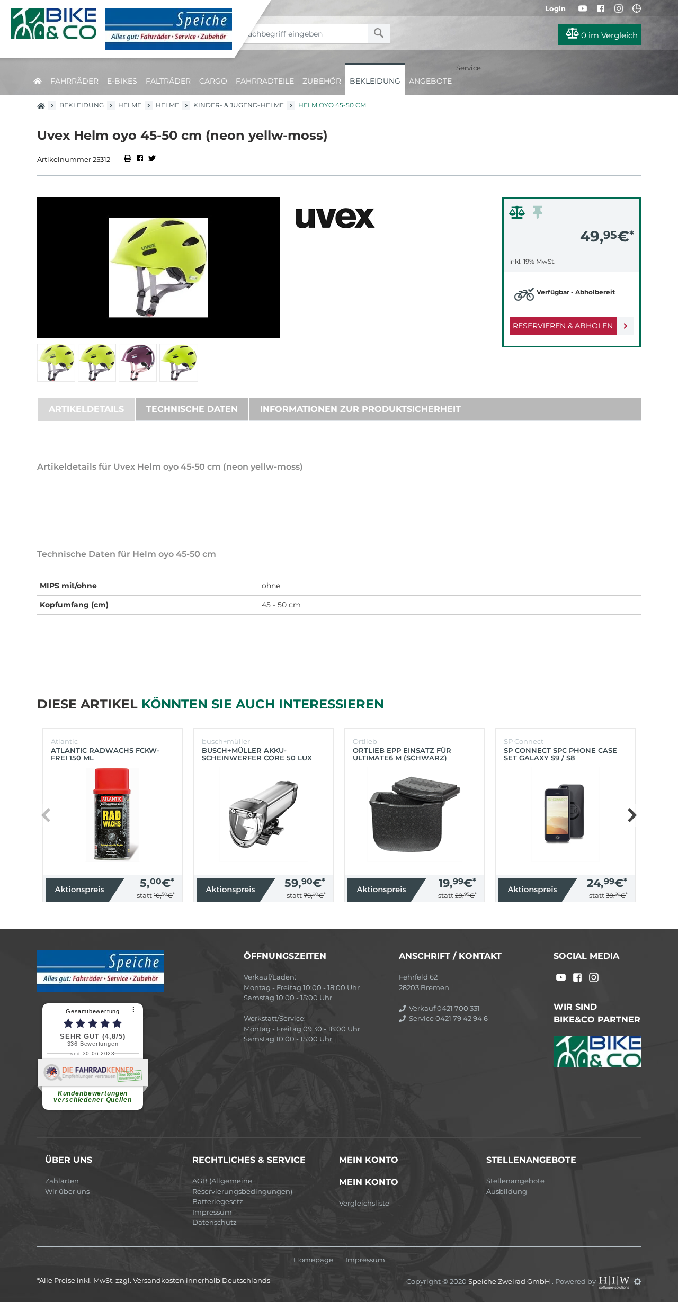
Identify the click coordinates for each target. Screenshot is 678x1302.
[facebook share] (140, 159)
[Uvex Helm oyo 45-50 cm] (158, 267)
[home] (37, 79)
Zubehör (321, 81)
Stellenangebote (515, 1181)
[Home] (125, 29)
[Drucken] (128, 159)
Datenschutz (214, 1222)
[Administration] (637, 1281)
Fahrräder (74, 81)
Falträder (168, 81)
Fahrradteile (265, 81)
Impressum (212, 1212)
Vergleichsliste (364, 1203)
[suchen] (379, 34)
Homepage (313, 1259)
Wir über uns (67, 1191)
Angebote (430, 81)
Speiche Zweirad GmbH (510, 1281)
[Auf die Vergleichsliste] (518, 215)
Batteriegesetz (217, 1201)
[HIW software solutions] (615, 1281)
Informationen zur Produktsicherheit (360, 409)
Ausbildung (506, 1191)
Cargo (213, 81)
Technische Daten (192, 409)
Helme (129, 105)
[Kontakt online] (636, 8)
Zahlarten (62, 1181)
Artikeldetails (86, 409)
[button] (631, 815)
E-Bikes (122, 81)
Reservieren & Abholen (563, 325)
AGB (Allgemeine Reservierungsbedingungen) (242, 1186)
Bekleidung (375, 81)
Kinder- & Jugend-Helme (238, 105)
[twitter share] (152, 159)
